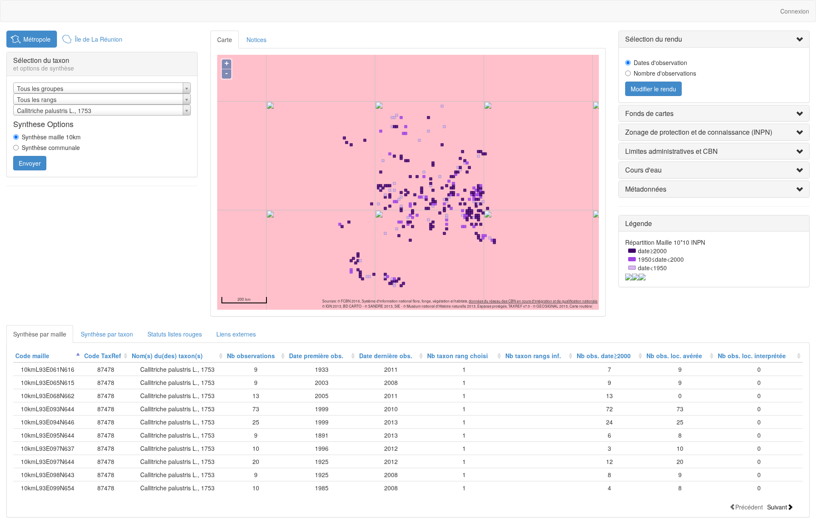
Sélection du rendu (653, 39)
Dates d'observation (660, 62)
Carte (224, 39)
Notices (256, 39)
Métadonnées (645, 189)
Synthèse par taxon (107, 334)
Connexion (794, 11)
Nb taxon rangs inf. (533, 355)
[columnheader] (47, 355)
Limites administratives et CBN (671, 151)
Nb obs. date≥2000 (604, 355)
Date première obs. (316, 355)
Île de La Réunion (98, 39)
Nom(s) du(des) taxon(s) (167, 355)
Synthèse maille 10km (51, 137)
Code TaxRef (102, 355)
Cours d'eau (643, 170)
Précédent (749, 507)
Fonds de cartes (649, 113)
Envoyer (30, 163)
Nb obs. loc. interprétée (752, 355)
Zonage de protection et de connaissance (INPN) (698, 132)
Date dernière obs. (385, 355)
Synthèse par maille (39, 334)
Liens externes (236, 334)
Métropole (37, 39)
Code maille (32, 355)
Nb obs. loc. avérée (674, 355)
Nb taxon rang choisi (457, 355)
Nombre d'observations (665, 73)
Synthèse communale (51, 147)
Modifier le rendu (653, 89)
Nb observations (251, 355)
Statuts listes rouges (174, 334)
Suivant (777, 507)
